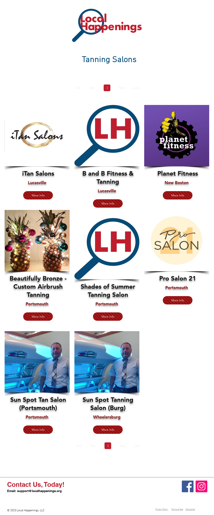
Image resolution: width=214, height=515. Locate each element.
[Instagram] (201, 486)
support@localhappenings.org (39, 491)
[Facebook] (188, 486)
